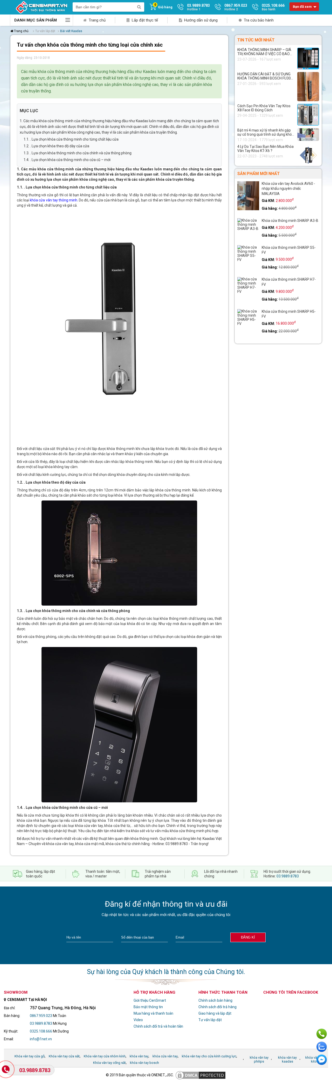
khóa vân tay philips (259, 1059)
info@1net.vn (41, 1039)
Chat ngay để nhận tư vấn (321, 1060)
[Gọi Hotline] (6, 1069)
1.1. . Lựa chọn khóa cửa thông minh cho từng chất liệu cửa (71, 139)
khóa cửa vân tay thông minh (53, 200)
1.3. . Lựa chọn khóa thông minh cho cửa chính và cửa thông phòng (78, 153)
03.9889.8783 (287, 876)
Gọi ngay (321, 1034)
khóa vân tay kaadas (287, 1059)
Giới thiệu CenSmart (150, 1000)
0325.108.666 (41, 1031)
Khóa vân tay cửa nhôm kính (105, 1056)
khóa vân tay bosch (144, 1063)
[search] (139, 7)
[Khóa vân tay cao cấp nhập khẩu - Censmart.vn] (41, 7)
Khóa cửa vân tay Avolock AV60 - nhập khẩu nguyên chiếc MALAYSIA (288, 188)
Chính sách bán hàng (215, 1000)
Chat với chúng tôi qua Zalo (321, 1047)
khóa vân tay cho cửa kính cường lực (209, 1056)
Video (138, 1020)
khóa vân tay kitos (314, 1059)
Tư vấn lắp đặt (210, 1020)
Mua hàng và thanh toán (153, 1013)
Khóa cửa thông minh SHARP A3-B (290, 221)
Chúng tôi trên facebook (290, 992)
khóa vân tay (139, 1056)
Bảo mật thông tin (148, 1007)
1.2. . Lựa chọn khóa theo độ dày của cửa (56, 146)
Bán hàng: (12, 1016)
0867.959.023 (41, 1016)
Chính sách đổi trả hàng (217, 1007)
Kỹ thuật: (11, 1031)
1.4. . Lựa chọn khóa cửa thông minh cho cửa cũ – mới (67, 160)
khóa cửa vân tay (165, 1056)
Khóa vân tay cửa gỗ (30, 1056)
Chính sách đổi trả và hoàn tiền (158, 1026)
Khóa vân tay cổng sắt (109, 1063)
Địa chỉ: (9, 1008)
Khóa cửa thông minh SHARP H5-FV (289, 314)
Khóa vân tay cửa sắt (64, 1056)
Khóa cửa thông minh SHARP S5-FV (289, 250)
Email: (9, 1039)
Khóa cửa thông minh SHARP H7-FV (289, 282)
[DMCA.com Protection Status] (200, 1075)
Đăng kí (248, 937)
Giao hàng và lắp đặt (214, 1013)
